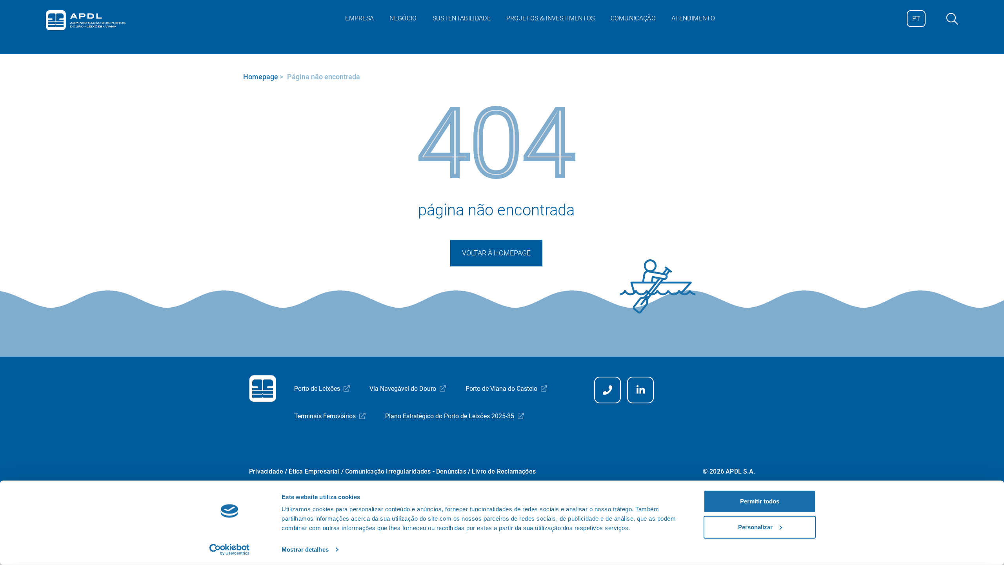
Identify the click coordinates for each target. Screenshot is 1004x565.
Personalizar (755, 526)
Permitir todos (759, 501)
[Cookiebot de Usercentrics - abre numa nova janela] (229, 550)
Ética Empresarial (314, 471)
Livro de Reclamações (504, 471)
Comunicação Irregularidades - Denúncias (405, 471)
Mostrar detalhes (305, 549)
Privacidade (266, 471)
